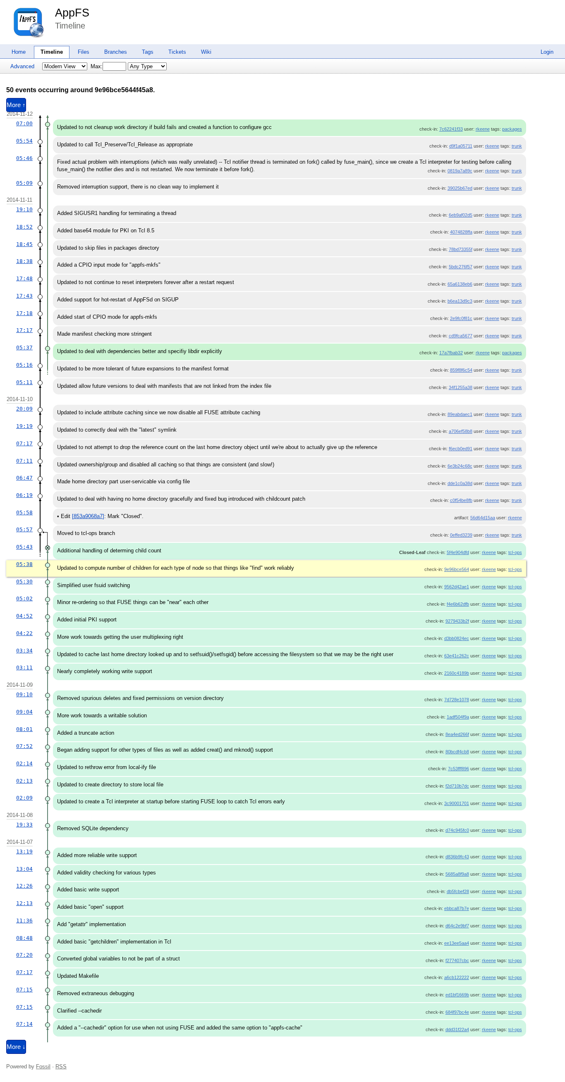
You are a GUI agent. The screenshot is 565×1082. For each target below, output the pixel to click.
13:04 (24, 869)
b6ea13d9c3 (460, 301)
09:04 (24, 712)
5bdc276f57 (460, 266)
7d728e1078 (456, 699)
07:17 (24, 443)
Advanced (22, 66)
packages (512, 129)
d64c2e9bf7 (457, 925)
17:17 (24, 330)
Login (547, 52)
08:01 (24, 729)
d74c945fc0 (457, 830)
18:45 (24, 244)
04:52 (24, 616)
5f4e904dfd (458, 552)
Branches (115, 52)
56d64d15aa (482, 517)
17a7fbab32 (451, 352)
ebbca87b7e (456, 908)
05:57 (24, 529)
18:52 (24, 227)
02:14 (24, 763)
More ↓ (16, 1047)
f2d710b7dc (457, 785)
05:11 (24, 382)
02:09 (24, 798)
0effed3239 (461, 535)
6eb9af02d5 (460, 215)
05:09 (24, 183)
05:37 (24, 347)
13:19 (24, 851)
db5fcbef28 (458, 891)
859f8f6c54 (461, 370)
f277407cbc (457, 960)
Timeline (52, 52)
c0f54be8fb (461, 500)
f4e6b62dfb (458, 604)
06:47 (24, 478)
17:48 (24, 278)
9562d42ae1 (456, 586)
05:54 (24, 141)
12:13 (24, 903)
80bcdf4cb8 (457, 751)
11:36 (24, 920)
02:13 (24, 781)
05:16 (24, 365)
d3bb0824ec (456, 638)
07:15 (24, 989)
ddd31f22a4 (457, 1029)
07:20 (24, 955)
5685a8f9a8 (457, 874)
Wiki (206, 52)
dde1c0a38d (460, 483)
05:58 (24, 512)
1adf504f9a (458, 716)
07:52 (24, 746)
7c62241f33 (451, 129)
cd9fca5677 (460, 335)
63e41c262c (456, 655)
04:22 (24, 633)
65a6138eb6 (460, 284)
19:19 (24, 426)
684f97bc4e (457, 1012)
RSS (61, 1066)
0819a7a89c (460, 170)
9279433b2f (457, 621)
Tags (147, 52)
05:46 (24, 158)
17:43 (24, 296)
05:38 (24, 564)
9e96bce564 (456, 569)
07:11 (24, 461)
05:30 (24, 581)
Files (83, 52)
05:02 (24, 598)
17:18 (24, 313)
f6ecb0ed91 (460, 448)
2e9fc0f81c (461, 318)
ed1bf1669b (457, 994)
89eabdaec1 (460, 414)
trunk (517, 145)
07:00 (24, 123)
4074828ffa (461, 231)
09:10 (24, 694)
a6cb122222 (456, 977)
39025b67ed (460, 188)
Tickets (177, 52)
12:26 (24, 886)
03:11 (24, 667)
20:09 (24, 409)
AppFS (72, 13)
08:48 (24, 938)
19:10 (24, 209)
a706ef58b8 (460, 431)
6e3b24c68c (460, 465)
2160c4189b (456, 673)
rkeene (483, 129)
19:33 (24, 825)
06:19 (24, 495)
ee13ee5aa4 (456, 943)
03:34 (24, 650)
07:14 (24, 1024)
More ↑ (16, 105)
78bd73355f (460, 249)
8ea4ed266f (457, 734)
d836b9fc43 (457, 856)
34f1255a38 (460, 387)
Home (19, 52)
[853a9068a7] (88, 516)
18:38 (24, 261)
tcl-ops (515, 552)
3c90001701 (456, 803)
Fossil (43, 1066)
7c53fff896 (458, 768)
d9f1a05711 (460, 145)
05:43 (24, 547)
